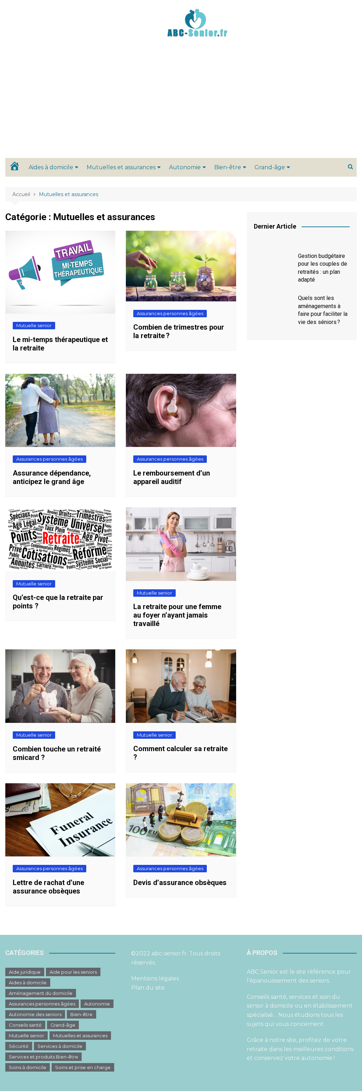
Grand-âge (270, 167)
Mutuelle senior (34, 325)
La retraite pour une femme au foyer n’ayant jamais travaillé (177, 615)
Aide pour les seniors (73, 972)
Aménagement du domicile (40, 993)
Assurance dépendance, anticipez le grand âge (52, 477)
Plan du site (148, 987)
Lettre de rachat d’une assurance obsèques (48, 886)
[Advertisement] (181, 104)
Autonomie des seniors (35, 1014)
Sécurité (19, 1046)
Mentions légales (155, 978)
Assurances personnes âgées (170, 313)
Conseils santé (25, 1025)
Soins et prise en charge (83, 1067)
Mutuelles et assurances (121, 167)
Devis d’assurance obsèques (180, 882)
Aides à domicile (51, 167)
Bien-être (227, 167)
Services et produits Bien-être (43, 1057)
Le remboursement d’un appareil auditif (171, 477)
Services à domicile (59, 1046)
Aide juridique (25, 972)
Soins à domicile (27, 1067)
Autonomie (185, 167)
